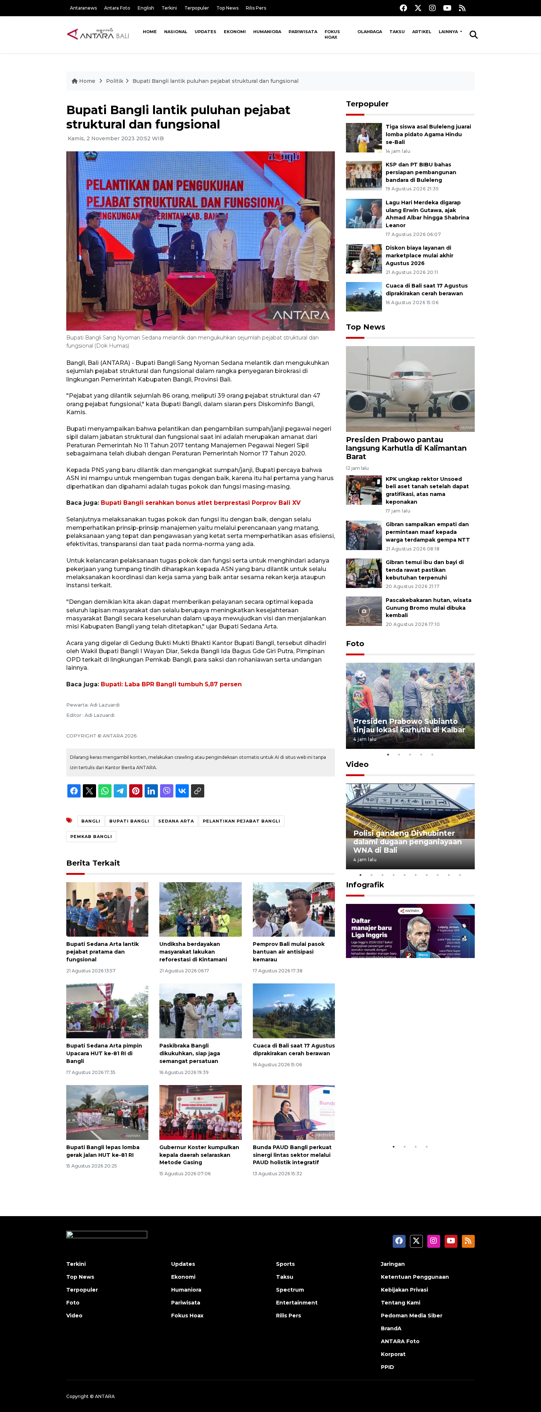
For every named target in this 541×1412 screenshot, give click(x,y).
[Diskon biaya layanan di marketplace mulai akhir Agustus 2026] (364, 258)
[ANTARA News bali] (102, 34)
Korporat (393, 1354)
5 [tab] (432, 754)
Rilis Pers (256, 8)
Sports (285, 1264)
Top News (227, 8)
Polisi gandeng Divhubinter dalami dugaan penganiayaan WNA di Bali (407, 842)
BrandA (391, 1328)
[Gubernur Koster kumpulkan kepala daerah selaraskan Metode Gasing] (200, 1112)
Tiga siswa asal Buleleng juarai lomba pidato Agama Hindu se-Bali (428, 134)
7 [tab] (427, 874)
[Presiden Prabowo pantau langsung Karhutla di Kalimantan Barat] (410, 388)
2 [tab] (399, 754)
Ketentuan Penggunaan (415, 1277)
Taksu (397, 31)
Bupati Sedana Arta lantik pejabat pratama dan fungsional (102, 952)
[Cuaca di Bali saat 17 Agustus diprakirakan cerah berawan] (294, 1010)
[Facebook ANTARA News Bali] (403, 7)
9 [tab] (449, 874)
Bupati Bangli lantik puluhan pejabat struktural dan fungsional (215, 81)
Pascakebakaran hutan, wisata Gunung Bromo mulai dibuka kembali (428, 608)
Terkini (169, 8)
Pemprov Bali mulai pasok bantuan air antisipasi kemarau (289, 952)
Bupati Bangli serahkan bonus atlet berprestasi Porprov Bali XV (201, 502)
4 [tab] (421, 754)
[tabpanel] (410, 706)
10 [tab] (460, 874)
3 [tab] (410, 754)
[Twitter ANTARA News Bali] (418, 7)
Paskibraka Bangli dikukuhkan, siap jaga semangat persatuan (189, 1053)
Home (150, 31)
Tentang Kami (400, 1302)
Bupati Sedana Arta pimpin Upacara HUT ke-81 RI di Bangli (104, 1053)
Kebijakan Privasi (404, 1289)
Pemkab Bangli (91, 836)
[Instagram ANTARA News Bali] (432, 7)
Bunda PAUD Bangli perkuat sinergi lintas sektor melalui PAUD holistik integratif (292, 1155)
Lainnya (449, 31)
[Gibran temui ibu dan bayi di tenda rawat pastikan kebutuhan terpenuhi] (364, 572)
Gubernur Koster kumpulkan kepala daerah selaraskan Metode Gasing (199, 1155)
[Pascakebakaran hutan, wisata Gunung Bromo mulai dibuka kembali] (364, 610)
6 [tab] (416, 874)
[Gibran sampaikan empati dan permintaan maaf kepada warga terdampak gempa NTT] (364, 534)
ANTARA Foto (400, 1341)
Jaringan (393, 1264)
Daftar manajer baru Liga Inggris (399, 1117)
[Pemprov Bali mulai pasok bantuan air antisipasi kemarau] (294, 908)
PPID (387, 1367)
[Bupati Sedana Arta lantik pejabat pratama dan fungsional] (107, 908)
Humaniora (267, 31)
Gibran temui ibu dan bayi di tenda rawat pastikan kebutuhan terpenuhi (425, 570)
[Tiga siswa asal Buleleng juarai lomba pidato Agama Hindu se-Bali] (364, 137)
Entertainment (297, 1302)
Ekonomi (235, 31)
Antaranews (83, 8)
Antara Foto (117, 8)
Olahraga (369, 31)
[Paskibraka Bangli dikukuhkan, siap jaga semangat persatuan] (200, 1010)
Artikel (421, 31)
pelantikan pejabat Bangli (241, 821)
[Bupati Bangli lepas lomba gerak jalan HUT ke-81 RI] (107, 1112)
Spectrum (290, 1289)
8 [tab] (438, 874)
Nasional (175, 31)
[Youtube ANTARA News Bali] (447, 7)
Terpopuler (196, 8)
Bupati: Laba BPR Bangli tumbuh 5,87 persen (171, 684)
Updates (205, 31)
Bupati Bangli (129, 821)
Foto (355, 643)
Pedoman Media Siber (411, 1315)
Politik (114, 81)
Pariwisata (303, 31)
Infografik (365, 884)
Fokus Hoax (332, 34)
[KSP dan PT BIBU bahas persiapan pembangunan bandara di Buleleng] (364, 175)
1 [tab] (388, 754)
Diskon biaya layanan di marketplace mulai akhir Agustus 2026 (419, 255)
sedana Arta (176, 821)
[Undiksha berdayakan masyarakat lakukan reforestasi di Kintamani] (200, 908)
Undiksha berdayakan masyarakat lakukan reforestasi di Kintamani (193, 952)
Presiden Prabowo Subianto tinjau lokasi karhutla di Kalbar (409, 725)
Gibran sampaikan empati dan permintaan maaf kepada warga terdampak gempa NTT (428, 532)
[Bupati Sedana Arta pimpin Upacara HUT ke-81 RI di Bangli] (107, 1010)
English (146, 8)
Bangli (90, 821)
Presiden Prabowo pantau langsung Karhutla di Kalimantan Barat (406, 448)
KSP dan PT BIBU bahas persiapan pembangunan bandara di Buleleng (421, 172)
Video (357, 764)
